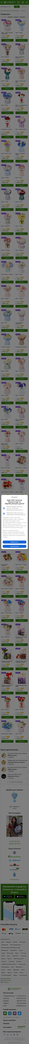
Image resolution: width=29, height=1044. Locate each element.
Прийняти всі (14, 542)
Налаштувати (14, 546)
